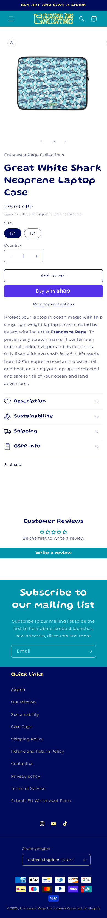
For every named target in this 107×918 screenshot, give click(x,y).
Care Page (21, 726)
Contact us (22, 763)
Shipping (37, 214)
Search (18, 689)
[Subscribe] (90, 651)
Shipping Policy (27, 739)
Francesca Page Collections (43, 908)
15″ (33, 233)
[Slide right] (66, 141)
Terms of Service (28, 788)
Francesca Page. (69, 331)
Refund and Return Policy (37, 751)
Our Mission (23, 701)
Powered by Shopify (83, 908)
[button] (11, 19)
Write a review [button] (53, 552)
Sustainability (25, 714)
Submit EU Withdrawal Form (41, 800)
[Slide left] (41, 141)
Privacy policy (25, 776)
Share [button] (15, 464)
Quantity (12, 245)
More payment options (53, 304)
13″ (13, 233)
